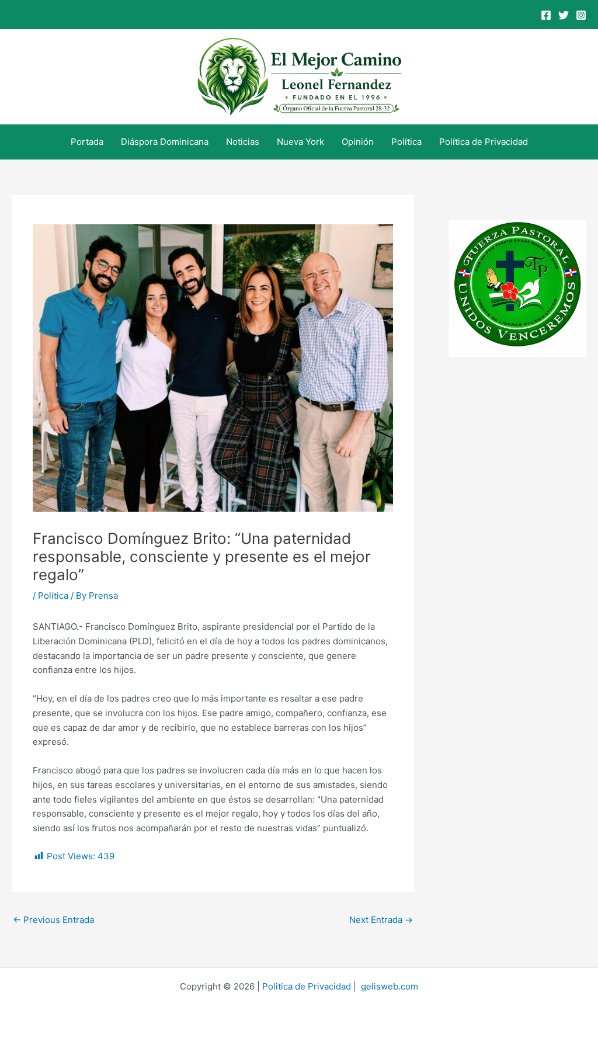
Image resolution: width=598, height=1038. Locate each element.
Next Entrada (381, 919)
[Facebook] (546, 15)
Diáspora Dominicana (164, 141)
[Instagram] (581, 15)
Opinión (358, 141)
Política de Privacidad (483, 141)
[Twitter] (563, 15)
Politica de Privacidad (306, 986)
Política (406, 141)
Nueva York (300, 141)
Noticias (242, 141)
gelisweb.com (389, 986)
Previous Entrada (53, 919)
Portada (87, 141)
